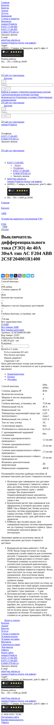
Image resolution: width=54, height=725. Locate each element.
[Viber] (20, 275)
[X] (15, 275)
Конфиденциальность (12, 719)
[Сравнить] (2, 269)
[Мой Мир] (11, 275)
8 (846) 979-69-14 (10, 32)
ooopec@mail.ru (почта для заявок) (18, 42)
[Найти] (8, 89)
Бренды (5, 628)
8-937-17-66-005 (9, 26)
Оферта (5, 650)
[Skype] (28, 275)
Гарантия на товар (10, 644)
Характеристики (15, 374)
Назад (17, 165)
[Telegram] (32, 275)
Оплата (11, 376)
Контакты (6, 642)
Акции (4, 625)
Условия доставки (10, 639)
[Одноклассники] (7, 275)
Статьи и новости (10, 633)
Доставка (12, 379)
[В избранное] (2, 266)
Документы (7, 647)
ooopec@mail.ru (9, 24)
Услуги (4, 631)
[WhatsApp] (24, 275)
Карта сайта (7, 652)
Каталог (5, 623)
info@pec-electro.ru (10, 40)
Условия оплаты (9, 636)
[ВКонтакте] (3, 275)
